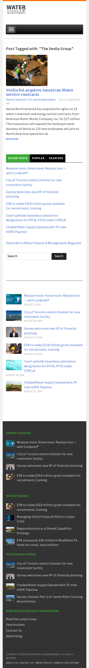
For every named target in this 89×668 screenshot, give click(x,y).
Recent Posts (18, 158)
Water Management (44, 99)
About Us (11, 662)
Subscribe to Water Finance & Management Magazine (43, 243)
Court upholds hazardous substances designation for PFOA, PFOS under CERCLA (50, 366)
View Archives (15, 624)
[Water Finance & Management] (16, 11)
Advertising (14, 636)
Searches (56, 158)
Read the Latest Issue (21, 619)
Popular (38, 158)
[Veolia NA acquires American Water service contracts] (26, 70)
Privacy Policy (43, 662)
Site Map (74, 662)
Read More (12, 138)
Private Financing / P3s (19, 99)
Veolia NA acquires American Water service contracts (39, 92)
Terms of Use (60, 662)
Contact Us (14, 630)
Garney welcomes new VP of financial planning (50, 465)
